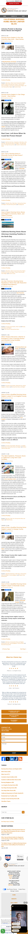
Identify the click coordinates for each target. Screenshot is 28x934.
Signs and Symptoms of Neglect (14, 716)
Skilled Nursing (9, 519)
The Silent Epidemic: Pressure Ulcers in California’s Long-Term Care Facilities (13, 457)
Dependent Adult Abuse (10, 573)
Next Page (22, 649)
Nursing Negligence (13, 575)
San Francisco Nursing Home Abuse (12, 329)
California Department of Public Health (12, 793)
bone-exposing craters (10, 479)
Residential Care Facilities (9, 795)
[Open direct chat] (24, 903)
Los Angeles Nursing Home (9, 785)
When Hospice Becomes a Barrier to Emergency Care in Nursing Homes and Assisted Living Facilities (13, 338)
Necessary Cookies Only (8, 930)
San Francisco (20, 292)
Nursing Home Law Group (9, 61)
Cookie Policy (21, 889)
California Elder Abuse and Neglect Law (14, 712)
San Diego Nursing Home (9, 144)
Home (4, 16)
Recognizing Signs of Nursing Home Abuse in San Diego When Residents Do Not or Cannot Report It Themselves (13, 831)
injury (2, 548)
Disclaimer (14, 902)
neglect (3, 126)
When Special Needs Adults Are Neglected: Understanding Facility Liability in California (12, 838)
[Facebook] (3, 759)
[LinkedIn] (12, 759)
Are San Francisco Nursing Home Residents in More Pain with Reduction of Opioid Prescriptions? (14, 282)
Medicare (8, 386)
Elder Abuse (8, 83)
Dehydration (16, 142)
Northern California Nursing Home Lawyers (9, 84)
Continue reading (5, 80)
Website (14, 898)
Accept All (8, 926)
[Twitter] (8, 759)
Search (23, 812)
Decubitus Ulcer (9, 203)
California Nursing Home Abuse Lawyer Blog (14, 10)
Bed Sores (12, 142)
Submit (14, 753)
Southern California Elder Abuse (11, 779)
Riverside (22, 168)
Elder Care (18, 326)
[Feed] (20, 759)
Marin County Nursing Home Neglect (18, 83)
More (23, 16)
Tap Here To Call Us (14, 3)
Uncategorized (21, 204)
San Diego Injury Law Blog (7, 821)
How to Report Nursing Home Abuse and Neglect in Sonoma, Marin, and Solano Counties (13, 213)
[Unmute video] (19, 916)
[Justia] (16, 759)
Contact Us (14, 16)
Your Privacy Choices (12, 889)
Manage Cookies (14, 891)
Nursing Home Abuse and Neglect (12, 143)
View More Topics (5, 801)
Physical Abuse (21, 643)
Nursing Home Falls (5, 643)
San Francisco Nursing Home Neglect (16, 85)
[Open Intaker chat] (13, 933)
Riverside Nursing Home (11, 204)
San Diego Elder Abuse (8, 790)
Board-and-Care (19, 385)
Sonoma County (17, 86)
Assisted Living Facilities (10, 326)
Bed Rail (7, 142)
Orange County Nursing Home (10, 798)
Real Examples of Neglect (14, 721)
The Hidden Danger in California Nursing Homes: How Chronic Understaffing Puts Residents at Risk (14, 845)
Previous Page (6, 649)
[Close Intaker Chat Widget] (27, 903)
